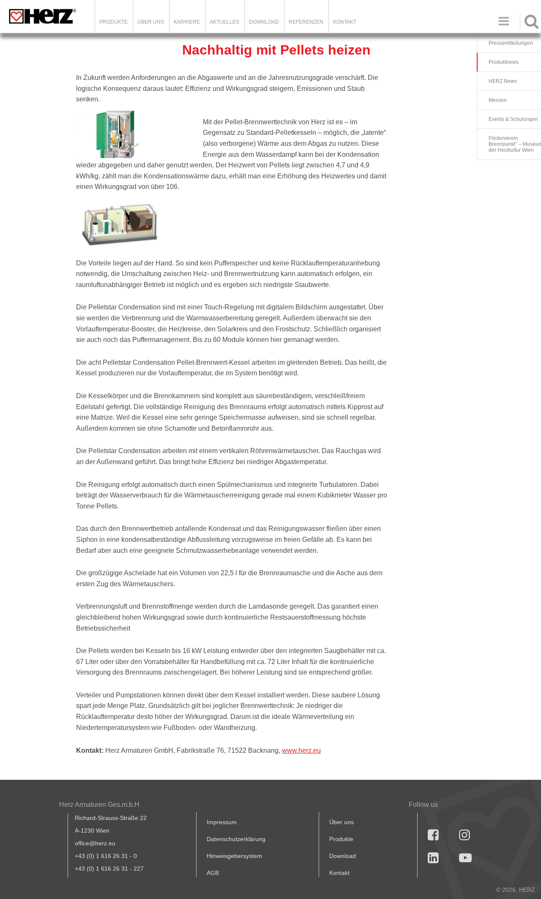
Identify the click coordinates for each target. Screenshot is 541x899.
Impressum (222, 822)
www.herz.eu (301, 750)
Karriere (187, 22)
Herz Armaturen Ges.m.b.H (99, 804)
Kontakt (339, 872)
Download (342, 856)
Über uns (341, 822)
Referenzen (306, 22)
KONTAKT (344, 22)
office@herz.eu (95, 843)
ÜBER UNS (150, 22)
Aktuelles (224, 22)
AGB (213, 872)
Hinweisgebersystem (234, 856)
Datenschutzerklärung (236, 839)
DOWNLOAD (264, 22)
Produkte (113, 22)
